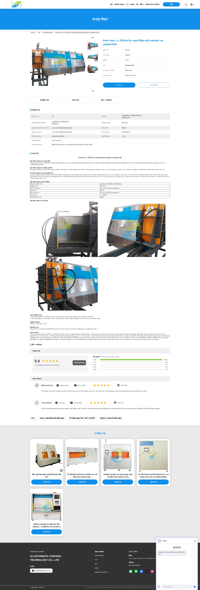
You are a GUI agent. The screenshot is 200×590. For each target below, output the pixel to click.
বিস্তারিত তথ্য (44, 100)
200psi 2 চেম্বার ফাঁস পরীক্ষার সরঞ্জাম (110, 418)
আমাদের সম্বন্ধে (119, 4)
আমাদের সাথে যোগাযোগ (152, 4)
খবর (137, 4)
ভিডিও (142, 4)
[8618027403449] (130, 571)
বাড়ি (111, 4)
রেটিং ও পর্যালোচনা (106, 100)
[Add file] (158, 586)
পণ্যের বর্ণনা (75, 100)
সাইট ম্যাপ (41, 587)
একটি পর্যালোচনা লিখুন (79, 362)
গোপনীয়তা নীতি (33, 587)
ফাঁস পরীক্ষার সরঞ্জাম (47, 32)
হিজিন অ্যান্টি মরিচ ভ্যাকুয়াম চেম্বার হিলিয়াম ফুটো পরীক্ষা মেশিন (46, 476)
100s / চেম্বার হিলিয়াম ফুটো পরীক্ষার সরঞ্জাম (52, 418)
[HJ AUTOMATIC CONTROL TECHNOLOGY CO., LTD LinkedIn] (152, 571)
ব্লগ (96, 564)
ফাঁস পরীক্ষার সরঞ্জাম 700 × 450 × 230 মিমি (82, 418)
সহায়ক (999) (124, 385)
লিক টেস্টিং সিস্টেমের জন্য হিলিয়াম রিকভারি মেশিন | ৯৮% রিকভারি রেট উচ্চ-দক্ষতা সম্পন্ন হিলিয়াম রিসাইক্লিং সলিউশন (153, 476)
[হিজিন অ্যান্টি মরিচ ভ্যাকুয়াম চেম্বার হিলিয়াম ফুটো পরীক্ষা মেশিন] (46, 455)
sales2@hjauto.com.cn (43, 570)
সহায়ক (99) (120, 403)
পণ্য (127, 4)
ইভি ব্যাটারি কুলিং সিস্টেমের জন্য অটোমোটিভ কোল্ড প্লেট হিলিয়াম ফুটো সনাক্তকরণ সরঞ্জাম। (82, 476)
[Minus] (195, 541)
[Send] (194, 586)
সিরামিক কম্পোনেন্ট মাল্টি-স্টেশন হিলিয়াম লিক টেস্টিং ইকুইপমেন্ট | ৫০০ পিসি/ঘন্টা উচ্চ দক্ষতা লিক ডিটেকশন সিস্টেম (46, 525)
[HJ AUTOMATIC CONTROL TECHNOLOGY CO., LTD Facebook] (141, 571)
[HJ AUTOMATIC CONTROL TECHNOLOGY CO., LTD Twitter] (147, 571)
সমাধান (132, 4)
